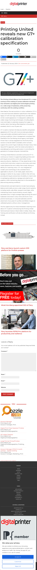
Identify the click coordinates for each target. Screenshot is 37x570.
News (18, 468)
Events (18, 478)
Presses (18, 494)
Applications (18, 489)
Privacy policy (18, 513)
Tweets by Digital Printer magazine (8, 460)
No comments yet (24, 63)
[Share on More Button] (33, 57)
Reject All (18, 566)
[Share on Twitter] (9, 57)
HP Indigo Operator (7, 434)
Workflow (18, 499)
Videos (18, 475)
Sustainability (18, 497)
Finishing (18, 492)
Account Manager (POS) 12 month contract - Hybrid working (11, 450)
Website (3, 387)
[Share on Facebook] (3, 57)
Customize (18, 561)
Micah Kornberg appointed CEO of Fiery (17, 305)
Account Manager (6, 421)
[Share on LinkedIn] (15, 57)
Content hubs (18, 473)
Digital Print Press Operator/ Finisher (12, 428)
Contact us (18, 509)
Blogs (18, 472)
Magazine (18, 470)
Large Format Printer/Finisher (10, 441)
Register (8, 9)
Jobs (13, 404)
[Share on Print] (21, 57)
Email (3, 381)
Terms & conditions (18, 514)
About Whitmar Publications (18, 511)
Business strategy (18, 490)
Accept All (18, 557)
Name (3, 374)
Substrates (18, 495)
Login (2, 9)
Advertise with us (18, 508)
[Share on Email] (27, 57)
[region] (18, 555)
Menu (5, 13)
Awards (18, 477)
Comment (4, 351)
